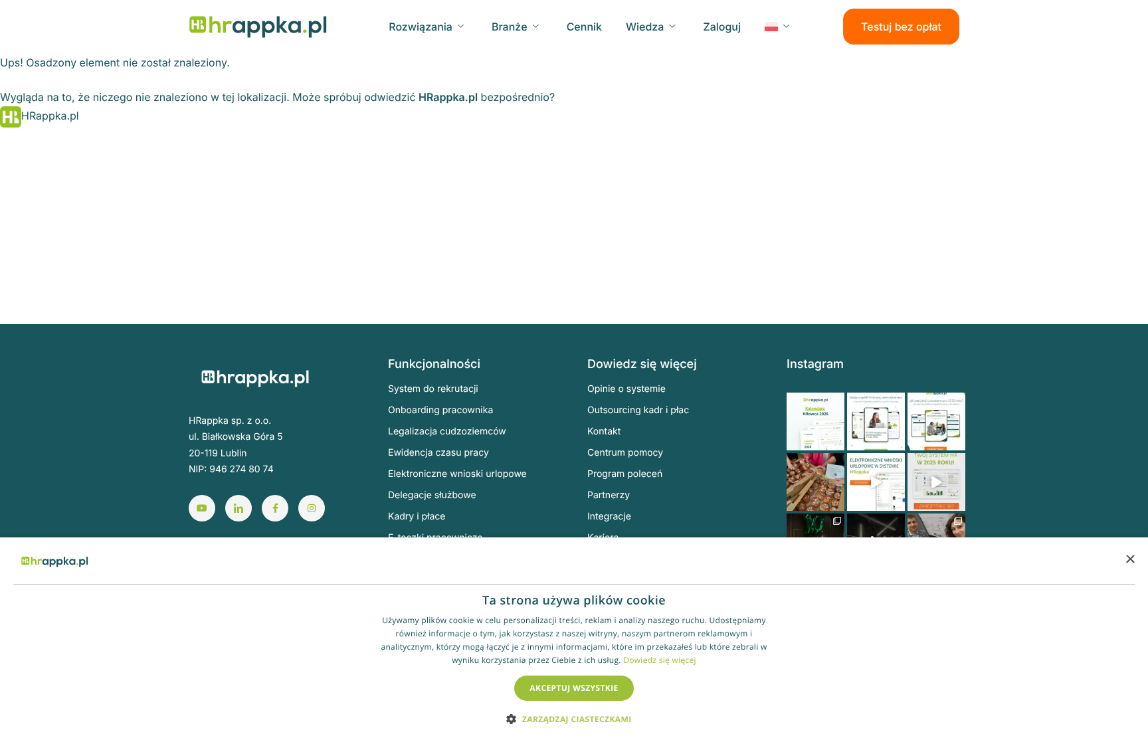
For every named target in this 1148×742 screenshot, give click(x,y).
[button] (573, 718)
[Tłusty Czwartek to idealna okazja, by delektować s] (815, 482)
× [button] (1130, 560)
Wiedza (645, 26)
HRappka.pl (448, 97)
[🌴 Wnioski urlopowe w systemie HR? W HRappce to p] (876, 482)
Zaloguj (722, 26)
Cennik (584, 26)
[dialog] (574, 639)
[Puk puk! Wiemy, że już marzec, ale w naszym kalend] (815, 421)
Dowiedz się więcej (659, 660)
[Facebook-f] (275, 508)
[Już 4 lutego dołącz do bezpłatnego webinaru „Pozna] (936, 482)
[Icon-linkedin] (238, 508)
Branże (509, 26)
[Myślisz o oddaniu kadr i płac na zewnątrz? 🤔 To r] (876, 421)
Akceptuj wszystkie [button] (573, 688)
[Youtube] (202, 508)
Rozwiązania (420, 26)
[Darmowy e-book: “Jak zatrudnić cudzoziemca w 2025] (936, 421)
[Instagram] (311, 508)
